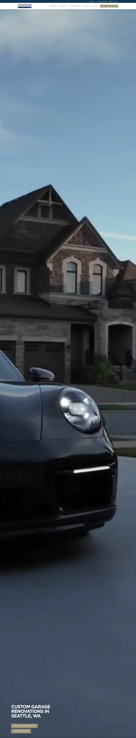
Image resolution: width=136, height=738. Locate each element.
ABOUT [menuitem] (94, 6)
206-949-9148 (103, 1)
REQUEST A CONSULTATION (109, 6)
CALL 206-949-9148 (21, 731)
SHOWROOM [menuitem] (53, 6)
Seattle (92, 1)
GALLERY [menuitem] (86, 6)
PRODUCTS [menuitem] (63, 6)
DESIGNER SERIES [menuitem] (74, 6)
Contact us (114, 1)
